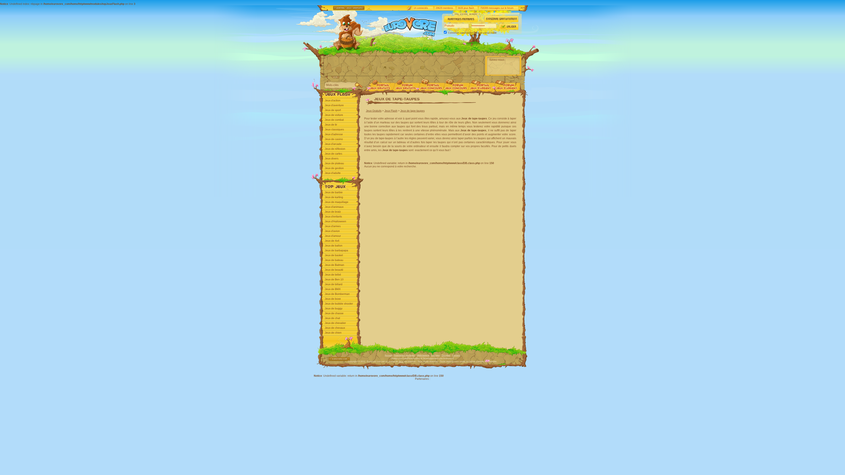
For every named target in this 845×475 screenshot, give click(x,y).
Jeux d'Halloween (335, 221)
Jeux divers (331, 158)
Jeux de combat (334, 119)
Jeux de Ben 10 (334, 279)
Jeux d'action (332, 100)
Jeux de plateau (334, 163)
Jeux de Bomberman (337, 294)
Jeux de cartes (333, 153)
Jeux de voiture (334, 115)
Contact (456, 355)
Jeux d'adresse (334, 134)
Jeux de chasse (334, 313)
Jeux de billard (333, 284)
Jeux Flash (390, 110)
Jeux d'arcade (333, 144)
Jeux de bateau (334, 260)
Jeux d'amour (333, 236)
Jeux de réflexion (335, 148)
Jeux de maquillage (336, 202)
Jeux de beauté (334, 269)
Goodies (446, 355)
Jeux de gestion (334, 168)
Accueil (388, 355)
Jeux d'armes (333, 226)
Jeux (401, 361)
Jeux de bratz (333, 211)
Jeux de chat (332, 318)
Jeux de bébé (333, 274)
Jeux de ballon (333, 245)
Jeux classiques (334, 129)
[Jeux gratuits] (380, 90)
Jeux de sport (333, 110)
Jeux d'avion (332, 231)
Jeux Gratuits (374, 110)
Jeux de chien (333, 332)
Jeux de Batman (334, 265)
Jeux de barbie (334, 192)
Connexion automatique (460, 32)
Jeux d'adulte (333, 173)
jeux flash (469, 8)
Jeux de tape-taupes (412, 110)
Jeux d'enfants (333, 216)
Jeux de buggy (333, 308)
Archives (435, 355)
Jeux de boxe (333, 298)
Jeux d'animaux (334, 206)
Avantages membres (404, 355)
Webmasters (423, 355)
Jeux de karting (334, 197)
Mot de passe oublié (486, 32)
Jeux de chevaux (335, 327)
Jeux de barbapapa (336, 250)
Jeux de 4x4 (332, 240)
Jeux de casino (334, 139)
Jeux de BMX (333, 289)
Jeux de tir (331, 124)
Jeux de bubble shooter (339, 303)
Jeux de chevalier (335, 323)
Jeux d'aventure (334, 105)
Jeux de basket (334, 255)
